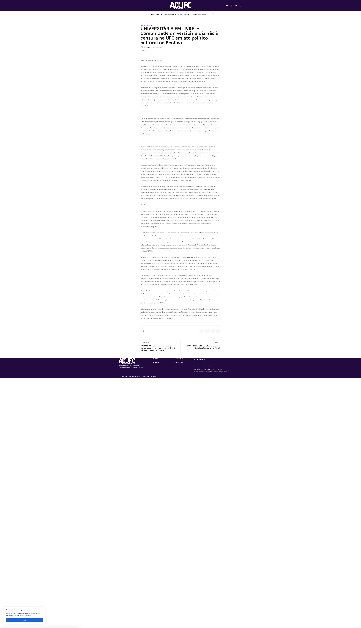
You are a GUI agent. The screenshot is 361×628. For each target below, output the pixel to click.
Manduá (154, 376)
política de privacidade (25, 615)
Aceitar (24, 620)
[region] (24, 615)
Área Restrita (179, 358)
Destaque (144, 25)
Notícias (156, 363)
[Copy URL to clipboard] (218, 331)
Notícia (149, 25)
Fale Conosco (179, 363)
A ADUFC (156, 358)
